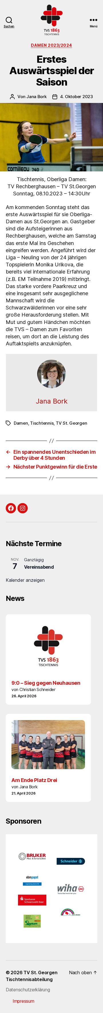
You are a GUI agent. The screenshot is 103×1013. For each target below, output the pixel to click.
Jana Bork (36, 96)
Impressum (23, 1001)
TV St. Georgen (71, 423)
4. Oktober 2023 (76, 96)
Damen (21, 423)
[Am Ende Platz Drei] (48, 744)
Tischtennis (42, 423)
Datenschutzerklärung (28, 989)
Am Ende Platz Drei (34, 780)
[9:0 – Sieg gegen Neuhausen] (48, 646)
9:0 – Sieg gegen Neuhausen (45, 683)
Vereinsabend (39, 567)
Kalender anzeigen (25, 580)
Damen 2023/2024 (51, 45)
